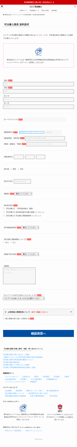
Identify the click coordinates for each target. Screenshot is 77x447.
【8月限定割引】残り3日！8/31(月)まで (38, 2)
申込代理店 (53, 396)
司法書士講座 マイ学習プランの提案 (16, 365)
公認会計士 (26, 376)
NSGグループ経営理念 (13, 430)
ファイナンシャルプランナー (15, 382)
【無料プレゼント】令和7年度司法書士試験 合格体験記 (23, 357)
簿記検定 (46, 376)
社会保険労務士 (10, 379)
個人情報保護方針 (52, 391)
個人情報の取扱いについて (14, 393)
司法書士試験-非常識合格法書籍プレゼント (18, 360)
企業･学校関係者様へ (37, 396)
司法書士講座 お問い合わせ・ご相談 (16, 354)
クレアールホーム (11, 376)
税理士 (36, 376)
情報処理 (33, 382)
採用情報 (19, 391)
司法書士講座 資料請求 (11, 362)
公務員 (66, 376)
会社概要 (8, 391)
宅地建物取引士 (52, 379)
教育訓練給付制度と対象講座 (15, 396)
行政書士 (23, 379)
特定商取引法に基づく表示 (38, 393)
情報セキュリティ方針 (34, 391)
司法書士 (57, 376)
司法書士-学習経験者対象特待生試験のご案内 (19, 367)
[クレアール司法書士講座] (38, 7)
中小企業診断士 (36, 379)
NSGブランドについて (34, 430)
